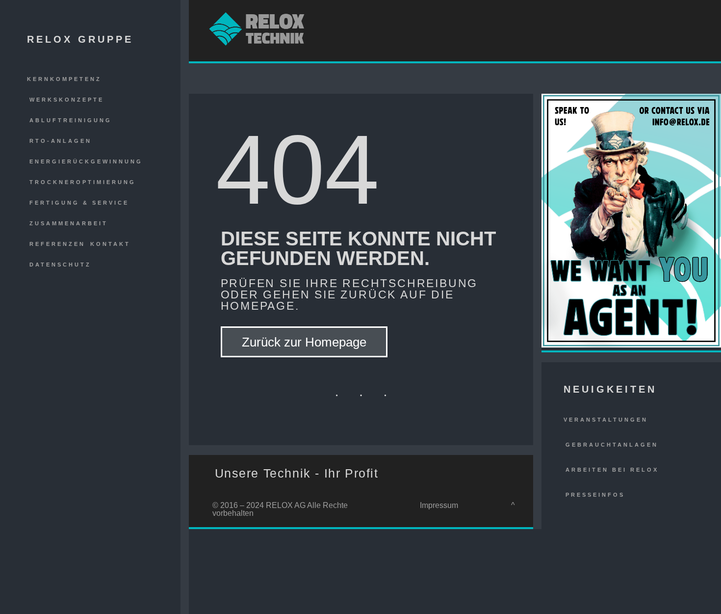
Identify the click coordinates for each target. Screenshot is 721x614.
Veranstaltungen (606, 420)
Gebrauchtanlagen (612, 445)
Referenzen (57, 244)
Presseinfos (595, 495)
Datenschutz (60, 264)
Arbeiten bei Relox (612, 470)
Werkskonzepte (66, 100)
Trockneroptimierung (82, 182)
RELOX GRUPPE (80, 39)
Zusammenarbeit (68, 223)
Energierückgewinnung (86, 161)
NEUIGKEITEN (610, 389)
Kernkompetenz (64, 79)
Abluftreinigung (70, 120)
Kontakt (110, 244)
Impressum (439, 505)
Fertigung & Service (79, 203)
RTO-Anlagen (60, 141)
